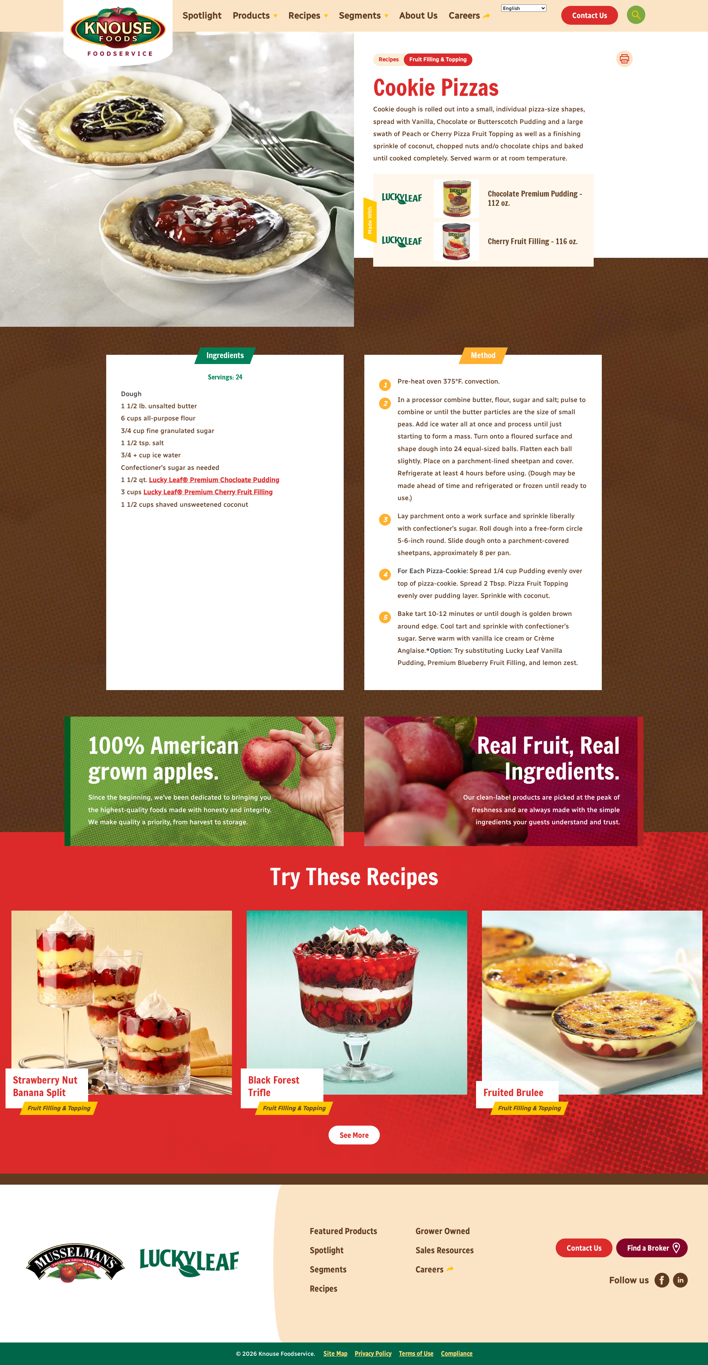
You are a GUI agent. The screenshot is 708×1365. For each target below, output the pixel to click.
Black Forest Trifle (273, 1086)
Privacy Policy (373, 1354)
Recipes (304, 15)
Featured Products (343, 1231)
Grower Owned (443, 1231)
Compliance (457, 1354)
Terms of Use (416, 1354)
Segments (360, 15)
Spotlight (202, 15)
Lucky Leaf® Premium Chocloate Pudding (214, 480)
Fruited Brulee (513, 1093)
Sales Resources (445, 1250)
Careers (464, 15)
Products (251, 15)
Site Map (335, 1354)
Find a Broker (648, 1248)
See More (354, 1135)
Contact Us (589, 15)
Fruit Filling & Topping (438, 59)
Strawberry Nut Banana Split (45, 1086)
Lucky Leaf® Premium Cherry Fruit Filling (208, 492)
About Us (418, 15)
